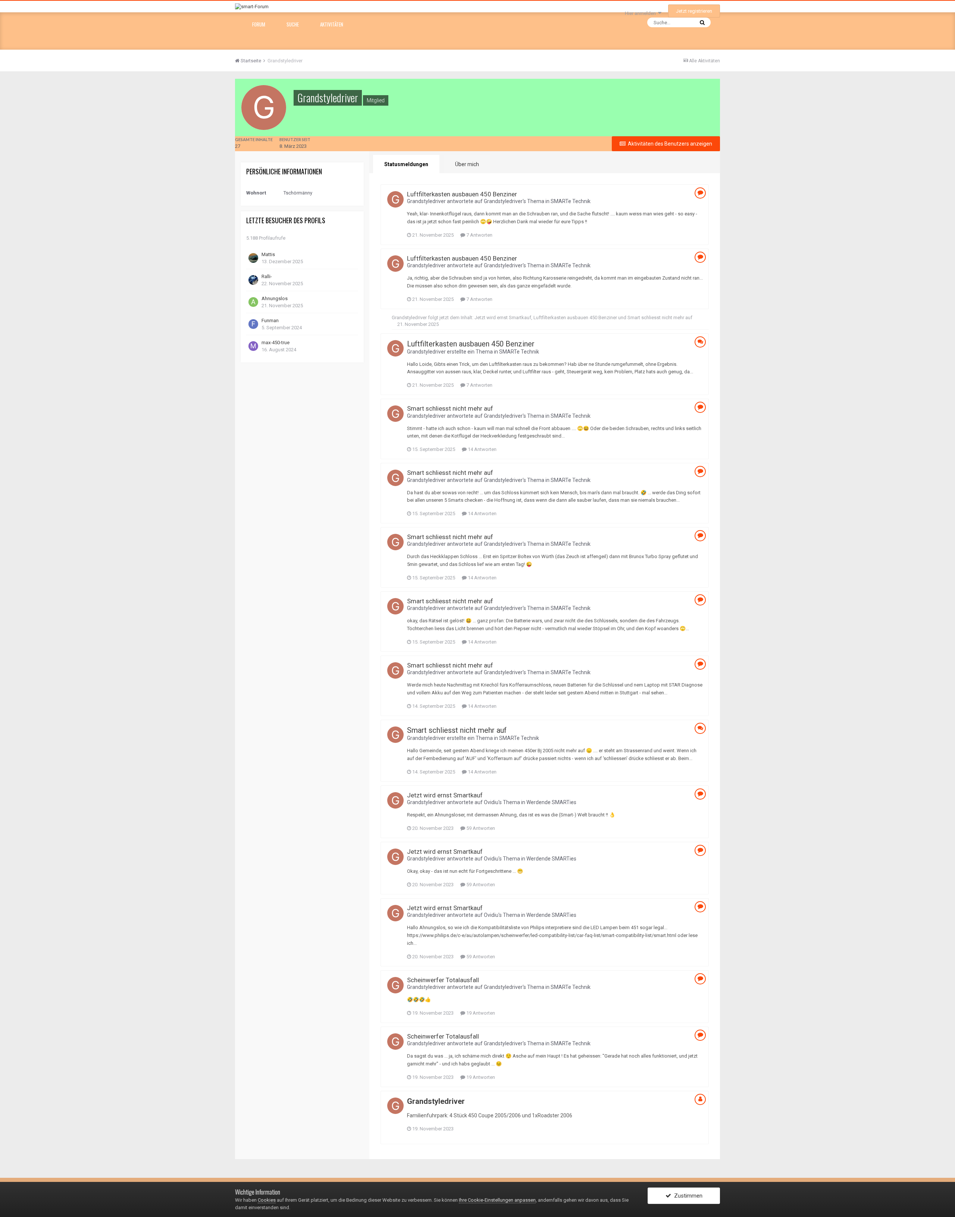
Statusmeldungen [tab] (406, 164)
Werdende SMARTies (551, 802)
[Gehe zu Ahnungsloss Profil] (253, 302)
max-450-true (275, 342)
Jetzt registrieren (694, 11)
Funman (270, 320)
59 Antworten (480, 828)
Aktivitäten (331, 24)
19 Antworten (480, 1013)
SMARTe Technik (571, 201)
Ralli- (267, 276)
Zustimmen (686, 1195)
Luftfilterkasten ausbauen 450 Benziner (462, 194)
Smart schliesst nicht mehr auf (659, 317)
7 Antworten (478, 235)
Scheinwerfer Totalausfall (443, 980)
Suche (292, 24)
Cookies (267, 1200)
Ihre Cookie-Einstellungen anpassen (497, 1200)
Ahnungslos (275, 298)
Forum (258, 24)
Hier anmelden (641, 13)
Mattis (268, 254)
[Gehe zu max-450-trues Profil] (253, 346)
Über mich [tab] (467, 164)
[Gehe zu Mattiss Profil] (253, 258)
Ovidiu (491, 802)
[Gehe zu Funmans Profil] (253, 324)
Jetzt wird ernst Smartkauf (503, 317)
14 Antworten (482, 449)
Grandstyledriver (426, 201)
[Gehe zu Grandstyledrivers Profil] (395, 199)
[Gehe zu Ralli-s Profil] (253, 280)
